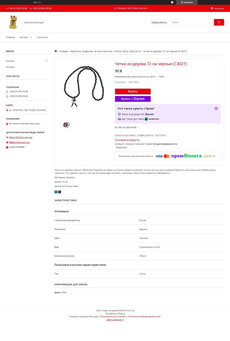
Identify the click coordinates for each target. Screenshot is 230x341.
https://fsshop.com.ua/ (20, 137)
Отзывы (10, 66)
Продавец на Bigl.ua (115, 313)
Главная (10, 37)
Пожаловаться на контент (113, 316)
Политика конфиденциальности (144, 316)
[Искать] (219, 22)
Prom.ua (130, 310)
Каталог (24, 37)
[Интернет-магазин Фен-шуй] (13, 28)
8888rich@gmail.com (19, 142)
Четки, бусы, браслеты (127, 51)
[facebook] (56, 192)
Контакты (42, 37)
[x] (59, 192)
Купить (133, 91)
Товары (63, 51)
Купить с (127, 98)
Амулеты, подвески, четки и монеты (91, 51)
